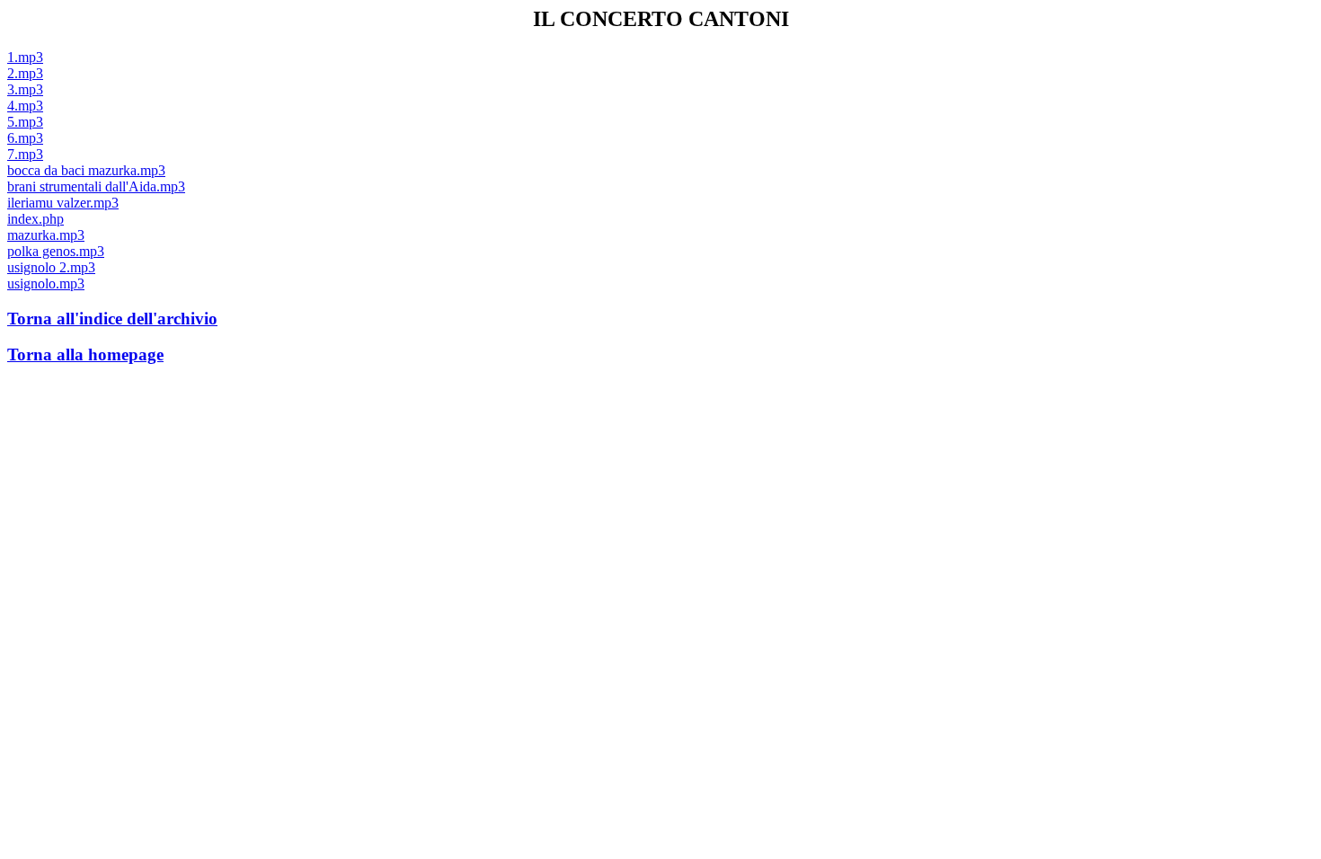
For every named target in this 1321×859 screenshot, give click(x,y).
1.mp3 (25, 57)
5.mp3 (25, 121)
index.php (35, 218)
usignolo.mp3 (45, 283)
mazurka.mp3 (45, 235)
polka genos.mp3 (55, 251)
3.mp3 (25, 89)
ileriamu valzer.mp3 (63, 202)
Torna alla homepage (85, 354)
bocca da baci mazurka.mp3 (86, 170)
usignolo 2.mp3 (51, 267)
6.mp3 (25, 138)
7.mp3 (25, 154)
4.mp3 (25, 105)
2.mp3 (25, 73)
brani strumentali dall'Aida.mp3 (96, 186)
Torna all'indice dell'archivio (112, 318)
